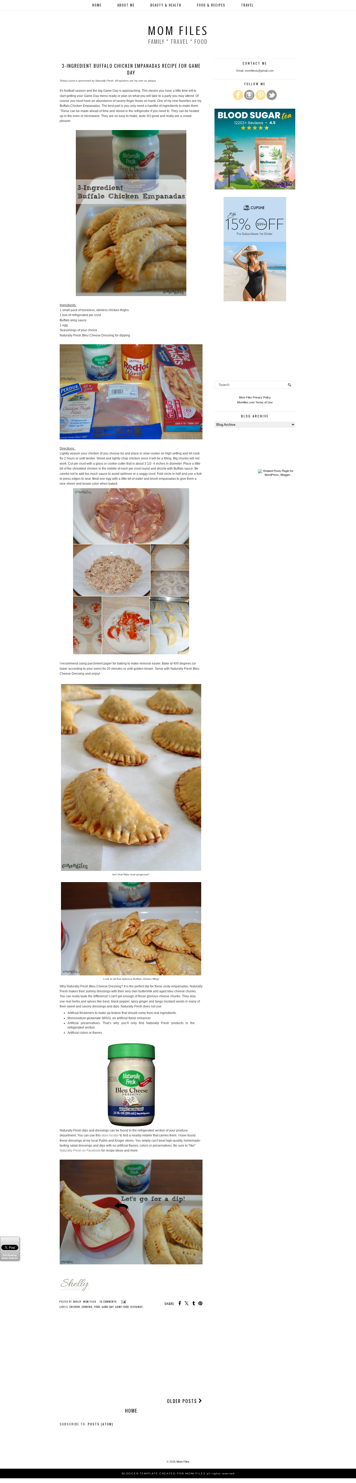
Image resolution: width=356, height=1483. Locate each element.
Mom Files (178, 30)
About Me (126, 5)
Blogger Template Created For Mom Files (178, 1473)
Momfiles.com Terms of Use (255, 402)
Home (97, 5)
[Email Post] (123, 1301)
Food (97, 1307)
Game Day (108, 1307)
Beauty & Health (165, 5)
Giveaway (136, 1307)
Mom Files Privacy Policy (255, 397)
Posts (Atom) (100, 1424)
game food (122, 1307)
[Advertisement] (131, 1354)
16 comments (108, 1301)
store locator (110, 1135)
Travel (247, 5)
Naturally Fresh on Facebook (80, 1150)
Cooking (87, 1307)
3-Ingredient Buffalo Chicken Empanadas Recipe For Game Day (131, 69)
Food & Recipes (211, 5)
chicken (74, 1307)
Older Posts (183, 1401)
